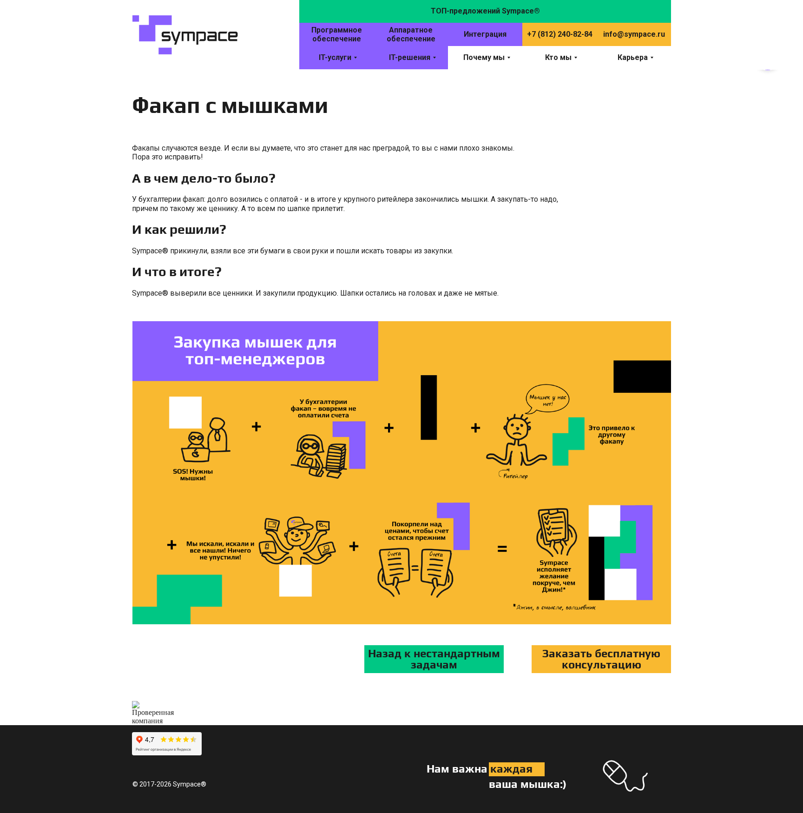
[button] (601, 659)
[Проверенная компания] (153, 705)
